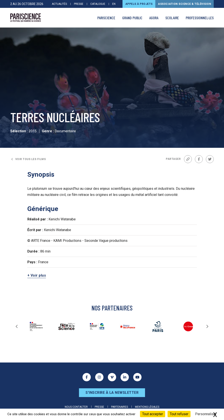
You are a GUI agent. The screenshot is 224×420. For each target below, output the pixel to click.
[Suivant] (207, 326)
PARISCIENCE (106, 17)
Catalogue (97, 3)
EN (114, 3)
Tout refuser (179, 414)
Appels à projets (139, 3)
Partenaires (119, 406)
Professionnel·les (200, 17)
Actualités (59, 3)
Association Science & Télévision (184, 3)
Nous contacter (76, 406)
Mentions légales (147, 406)
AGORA (153, 17)
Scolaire (172, 17)
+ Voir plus (36, 275)
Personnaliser (206, 414)
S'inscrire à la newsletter (112, 392)
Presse (78, 3)
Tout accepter (152, 414)
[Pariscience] (25, 17)
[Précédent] (16, 326)
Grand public (132, 17)
